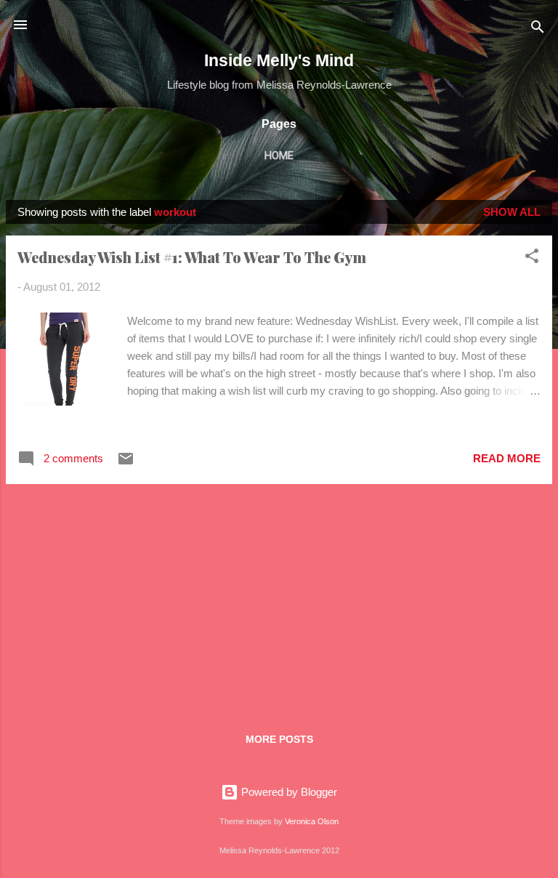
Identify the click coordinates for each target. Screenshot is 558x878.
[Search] (537, 29)
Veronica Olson (312, 821)
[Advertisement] (279, 597)
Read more (507, 458)
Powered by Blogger (287, 792)
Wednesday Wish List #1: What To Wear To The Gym (191, 257)
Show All (512, 212)
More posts (279, 739)
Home (279, 155)
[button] (532, 258)
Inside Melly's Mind (279, 60)
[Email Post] (125, 463)
